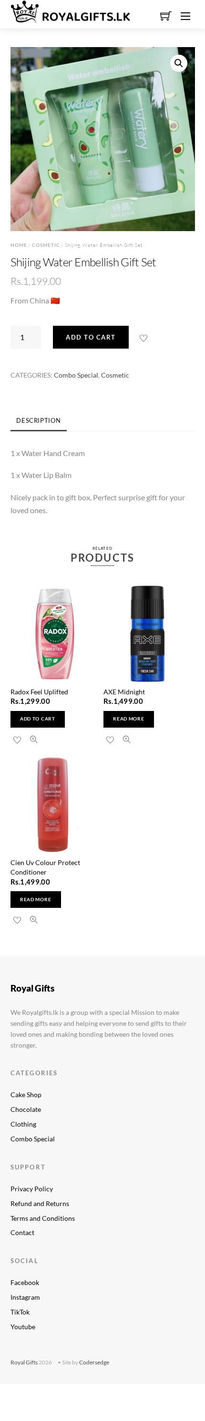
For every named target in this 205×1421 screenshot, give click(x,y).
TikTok (20, 1312)
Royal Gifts (24, 1362)
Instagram (25, 1297)
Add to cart (91, 337)
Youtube (22, 1327)
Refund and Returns (39, 1203)
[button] (178, 63)
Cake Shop (25, 1094)
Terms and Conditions (42, 1218)
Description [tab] (38, 420)
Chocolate (25, 1109)
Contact (22, 1232)
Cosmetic (46, 245)
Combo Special (76, 375)
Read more (128, 718)
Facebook (24, 1282)
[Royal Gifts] (70, 10)
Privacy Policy (31, 1189)
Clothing (23, 1124)
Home (18, 245)
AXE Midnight (124, 692)
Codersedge (94, 1362)
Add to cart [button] (37, 718)
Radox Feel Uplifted (39, 692)
